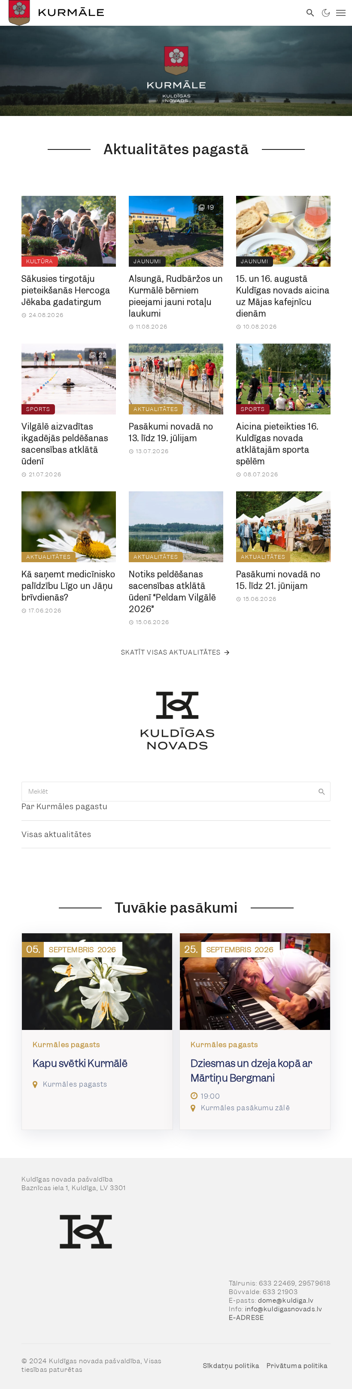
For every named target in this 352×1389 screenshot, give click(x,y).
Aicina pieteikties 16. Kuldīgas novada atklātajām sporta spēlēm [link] (277, 444)
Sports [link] (38, 409)
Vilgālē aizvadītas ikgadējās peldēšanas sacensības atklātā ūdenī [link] (64, 444)
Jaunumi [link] (147, 261)
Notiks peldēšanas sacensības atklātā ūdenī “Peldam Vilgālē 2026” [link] (172, 592)
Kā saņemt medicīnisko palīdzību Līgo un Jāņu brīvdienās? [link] (68, 586)
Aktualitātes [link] (156, 409)
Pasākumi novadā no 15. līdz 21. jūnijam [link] (278, 580)
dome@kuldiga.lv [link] (286, 1300)
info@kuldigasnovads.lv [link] (283, 1309)
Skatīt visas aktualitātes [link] (171, 652)
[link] (150, 13)
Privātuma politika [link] (297, 1366)
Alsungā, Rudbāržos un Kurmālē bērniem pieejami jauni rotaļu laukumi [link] (176, 296)
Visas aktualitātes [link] (56, 834)
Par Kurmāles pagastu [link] (64, 806)
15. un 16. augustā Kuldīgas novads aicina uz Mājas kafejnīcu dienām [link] (283, 296)
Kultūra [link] (39, 261)
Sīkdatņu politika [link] (231, 1366)
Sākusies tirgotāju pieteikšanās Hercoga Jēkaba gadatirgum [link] (65, 291)
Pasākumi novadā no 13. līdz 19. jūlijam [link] (171, 432)
